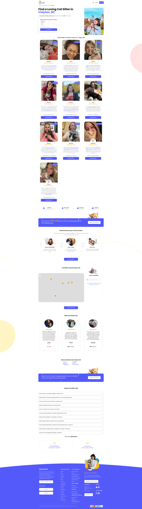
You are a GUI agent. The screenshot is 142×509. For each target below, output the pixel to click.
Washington (63, 499)
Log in (96, 2)
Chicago (62, 476)
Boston (62, 474)
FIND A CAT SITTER (94, 222)
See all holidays (75, 502)
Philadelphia (63, 489)
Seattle (62, 497)
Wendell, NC (74, 361)
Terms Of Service (58, 506)
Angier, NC (74, 363)
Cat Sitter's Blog (75, 487)
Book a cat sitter (46, 481)
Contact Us (87, 446)
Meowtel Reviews (75, 479)
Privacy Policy (65, 506)
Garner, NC (65, 361)
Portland (62, 492)
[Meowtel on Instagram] (98, 487)
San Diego (63, 494)
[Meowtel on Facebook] (96, 487)
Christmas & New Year (76, 501)
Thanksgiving (74, 500)
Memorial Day (74, 497)
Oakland (62, 487)
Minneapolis (63, 484)
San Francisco (63, 496)
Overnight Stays (75, 493)
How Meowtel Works (75, 474)
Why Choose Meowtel (76, 478)
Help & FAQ (74, 485)
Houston (62, 481)
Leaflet (80, 301)
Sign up (101, 2)
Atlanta (62, 471)
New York (62, 486)
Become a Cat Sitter (91, 481)
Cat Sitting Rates (75, 476)
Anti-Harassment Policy (73, 506)
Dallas (62, 478)
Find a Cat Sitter (71, 259)
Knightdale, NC (66, 364)
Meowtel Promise (49, 223)
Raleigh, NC (65, 363)
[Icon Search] (87, 279)
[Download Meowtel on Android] (98, 493)
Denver (62, 479)
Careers (73, 481)
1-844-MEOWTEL (54, 446)
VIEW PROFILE (49, 76)
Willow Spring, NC (75, 364)
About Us (73, 473)
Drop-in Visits (74, 491)
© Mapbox (82, 301)
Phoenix (62, 491)
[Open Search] (93, 2)
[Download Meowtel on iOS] (96, 493)
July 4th (73, 498)
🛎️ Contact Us (88, 494)
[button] (62, 283)
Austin (62, 473)
